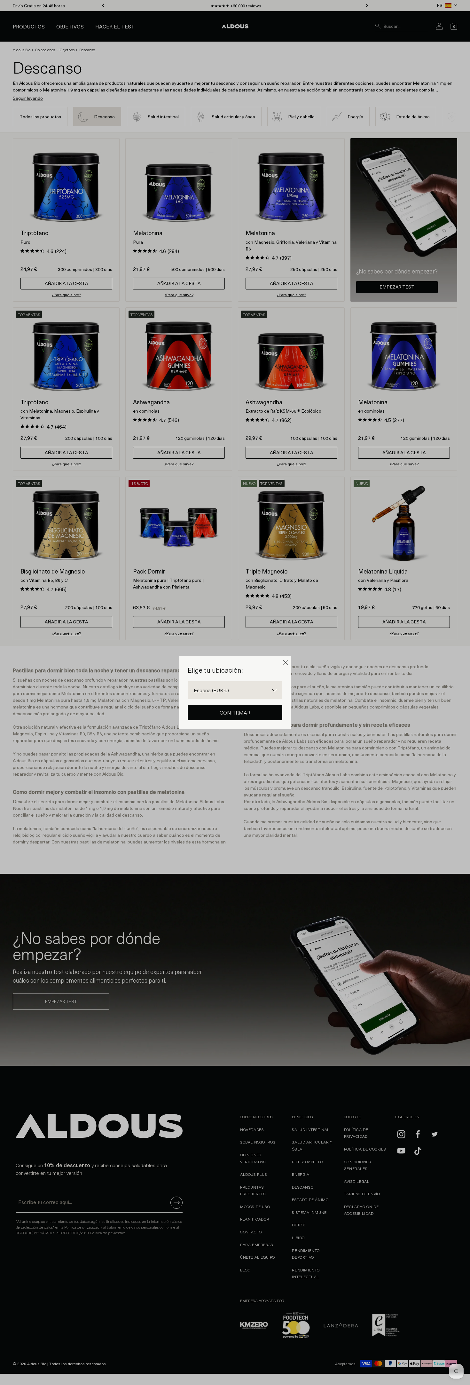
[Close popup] (285, 662)
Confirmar (235, 712)
